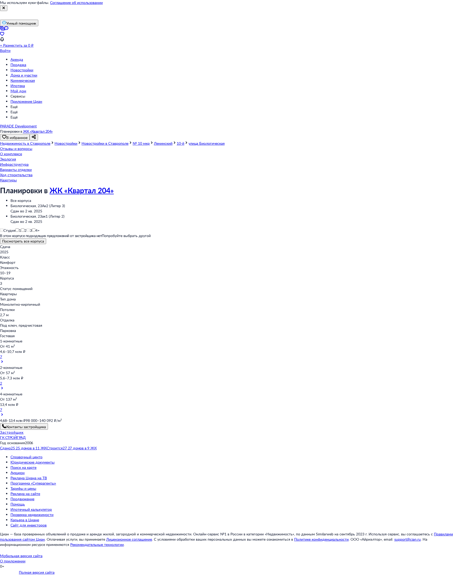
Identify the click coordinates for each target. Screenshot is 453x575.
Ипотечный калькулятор (31, 509)
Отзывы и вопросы (16, 148)
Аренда (16, 59)
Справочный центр (26, 456)
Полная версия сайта (37, 572)
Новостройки (21, 69)
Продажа (18, 64)
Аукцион (17, 472)
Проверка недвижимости (31, 514)
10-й (180, 143)
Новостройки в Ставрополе (105, 143)
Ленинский (163, 143)
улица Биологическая (206, 143)
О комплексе (11, 153)
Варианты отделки (16, 169)
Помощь (17, 504)
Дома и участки (23, 75)
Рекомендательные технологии (97, 544)
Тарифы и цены (23, 488)
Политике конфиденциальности (321, 539)
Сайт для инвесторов (28, 525)
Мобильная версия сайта (21, 555)
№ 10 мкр (141, 143)
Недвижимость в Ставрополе (25, 143)
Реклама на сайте (25, 493)
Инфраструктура (14, 164)
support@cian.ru (407, 539)
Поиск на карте (23, 467)
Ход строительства (16, 174)
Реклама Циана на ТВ (28, 477)
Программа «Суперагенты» (33, 483)
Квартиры (8, 180)
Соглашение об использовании (76, 2)
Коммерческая (22, 80)
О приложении (12, 560)
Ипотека (17, 85)
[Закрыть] (3, 8)
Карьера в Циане (24, 519)
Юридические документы (32, 462)
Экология (8, 159)
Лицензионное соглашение (129, 539)
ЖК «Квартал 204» (38, 131)
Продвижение (22, 498)
